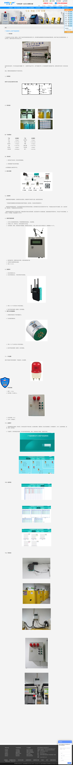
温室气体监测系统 (65, 7)
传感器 (66, 23)
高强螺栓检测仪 (12, 760)
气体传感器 (18, 751)
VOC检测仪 (45, 7)
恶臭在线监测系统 (30, 755)
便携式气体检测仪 (24, 7)
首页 (39, 5)
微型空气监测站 (29, 754)
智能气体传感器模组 (30, 752)
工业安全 (66, 11)
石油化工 (66, 19)
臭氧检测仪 (18, 755)
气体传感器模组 (31, 7)
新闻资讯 (6, 753)
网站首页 (6, 749)
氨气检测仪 (18, 754)
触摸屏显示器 (36, 760)
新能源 (66, 17)
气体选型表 (11, 7)
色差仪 (42, 760)
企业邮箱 (46, 0)
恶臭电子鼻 (58, 7)
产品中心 (6, 752)
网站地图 (65, 0)
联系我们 (6, 755)
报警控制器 (18, 752)
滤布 (47, 760)
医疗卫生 (66, 15)
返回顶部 (68, 32)
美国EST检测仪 (18, 753)
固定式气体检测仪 (17, 7)
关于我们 (6, 751)
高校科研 (66, 21)
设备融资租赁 (28, 760)
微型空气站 (52, 7)
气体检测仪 (18, 749)
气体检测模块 (38, 7)
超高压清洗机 (53, 760)
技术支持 (66, 25)
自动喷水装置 (20, 760)
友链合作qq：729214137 (10, 761)
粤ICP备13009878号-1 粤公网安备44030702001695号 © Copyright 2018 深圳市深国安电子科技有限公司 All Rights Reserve (36, 763)
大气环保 (66, 13)
